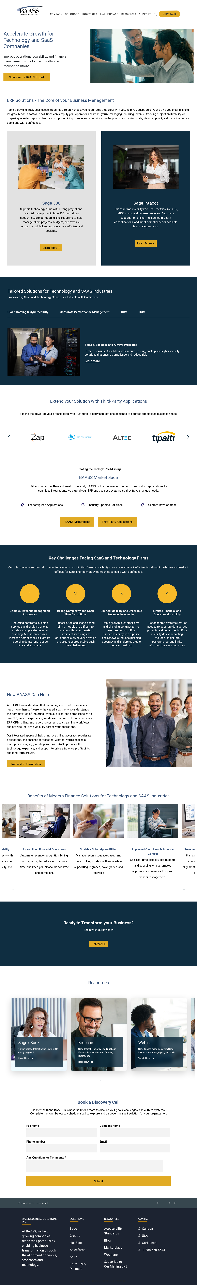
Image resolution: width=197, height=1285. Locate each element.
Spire (73, 1257)
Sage (73, 1228)
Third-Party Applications (117, 522)
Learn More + (51, 247)
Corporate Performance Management (84, 312)
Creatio (75, 1235)
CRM (124, 312)
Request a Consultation (26, 764)
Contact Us (99, 944)
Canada (147, 1228)
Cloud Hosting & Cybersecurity (27, 312)
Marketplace (109, 14)
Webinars (111, 1254)
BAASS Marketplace (77, 522)
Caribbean (149, 1243)
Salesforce (77, 1250)
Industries (89, 14)
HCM (142, 312)
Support (145, 14)
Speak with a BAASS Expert (26, 77)
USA (145, 1235)
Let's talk (169, 14)
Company (56, 14)
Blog (107, 1240)
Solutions (72, 14)
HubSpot (76, 1243)
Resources (128, 14)
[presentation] (10, 437)
